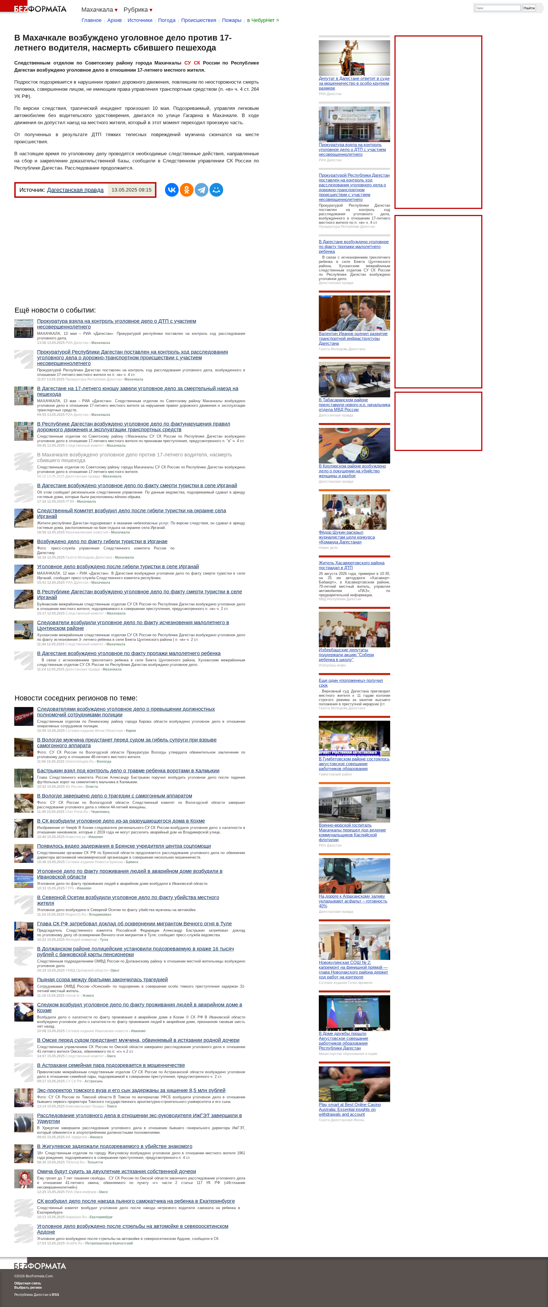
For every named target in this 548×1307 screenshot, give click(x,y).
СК (197, 63)
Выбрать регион (28, 1288)
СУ (187, 63)
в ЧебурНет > (263, 20)
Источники (140, 20)
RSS (55, 1295)
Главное (92, 20)
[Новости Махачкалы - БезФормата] (34, 7)
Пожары (231, 20)
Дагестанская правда (75, 190)
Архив (114, 20)
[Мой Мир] (216, 190)
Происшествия (198, 20)
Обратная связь (27, 1283)
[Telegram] (201, 190)
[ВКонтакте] (172, 190)
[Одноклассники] (187, 190)
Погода (167, 20)
